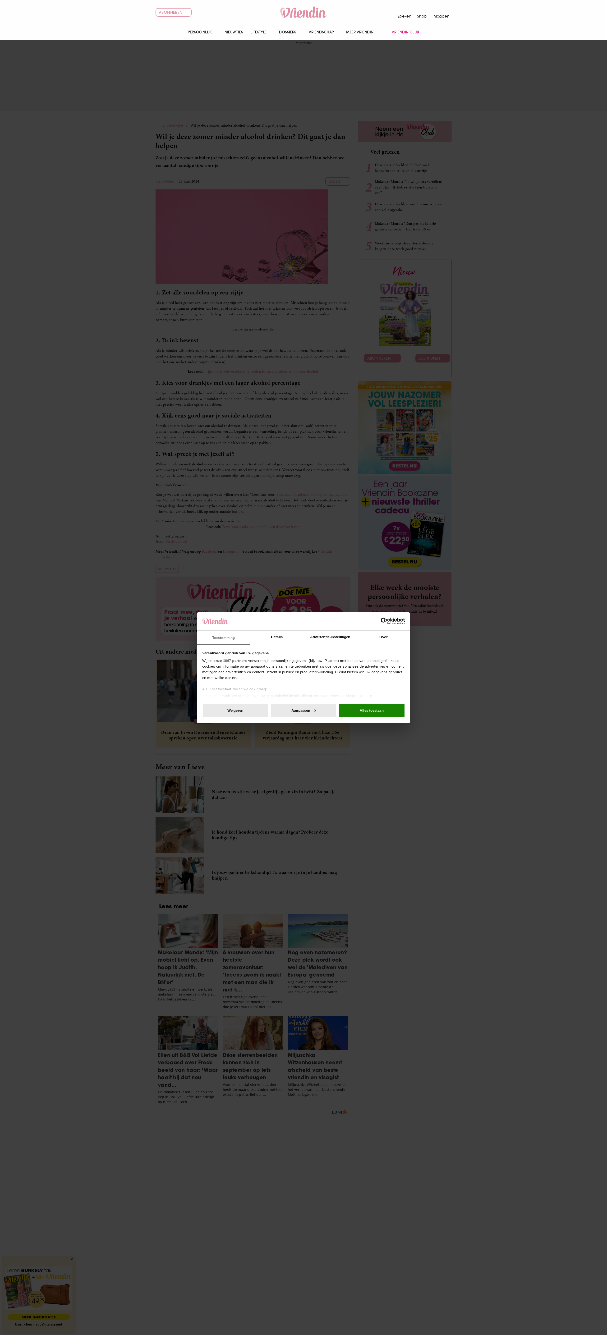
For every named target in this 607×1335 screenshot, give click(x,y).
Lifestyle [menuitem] (259, 32)
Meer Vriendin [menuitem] (359, 32)
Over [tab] (383, 637)
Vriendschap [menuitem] (321, 32)
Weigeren (235, 710)
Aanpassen (300, 710)
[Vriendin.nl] (303, 12)
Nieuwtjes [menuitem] (234, 32)
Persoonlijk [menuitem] (200, 32)
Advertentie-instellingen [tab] (330, 637)
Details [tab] (277, 637)
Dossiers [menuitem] (287, 32)
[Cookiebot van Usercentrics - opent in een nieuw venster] (384, 621)
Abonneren (171, 12)
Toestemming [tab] (223, 637)
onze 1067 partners (230, 660)
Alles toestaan (371, 710)
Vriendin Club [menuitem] (405, 32)
